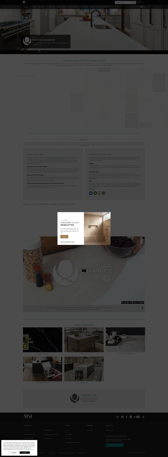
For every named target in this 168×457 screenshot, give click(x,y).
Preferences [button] (26, 446)
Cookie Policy (24, 449)
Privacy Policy (31, 449)
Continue (25, 452)
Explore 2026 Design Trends (67, 242)
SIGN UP (64, 236)
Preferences (13, 452)
